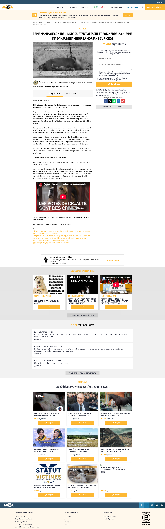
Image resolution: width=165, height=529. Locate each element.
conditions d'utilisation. (103, 95)
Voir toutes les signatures (114, 107)
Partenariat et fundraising (24, 524)
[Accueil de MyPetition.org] (7, 7)
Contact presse (109, 519)
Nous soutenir (132, 7)
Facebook (67, 516)
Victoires (84, 7)
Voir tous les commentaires (82, 373)
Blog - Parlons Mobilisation (24, 519)
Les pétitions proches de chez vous (27, 527)
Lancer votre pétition (22, 516)
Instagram (67, 521)
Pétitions (43, 22)
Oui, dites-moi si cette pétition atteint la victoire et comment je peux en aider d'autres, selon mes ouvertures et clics (115, 73)
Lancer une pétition (155, 7)
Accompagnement (21, 521)
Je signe (127, 15)
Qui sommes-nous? (110, 516)
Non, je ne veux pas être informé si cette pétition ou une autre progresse (113, 79)
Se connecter (159, 2)
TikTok (66, 524)
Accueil (60, 7)
